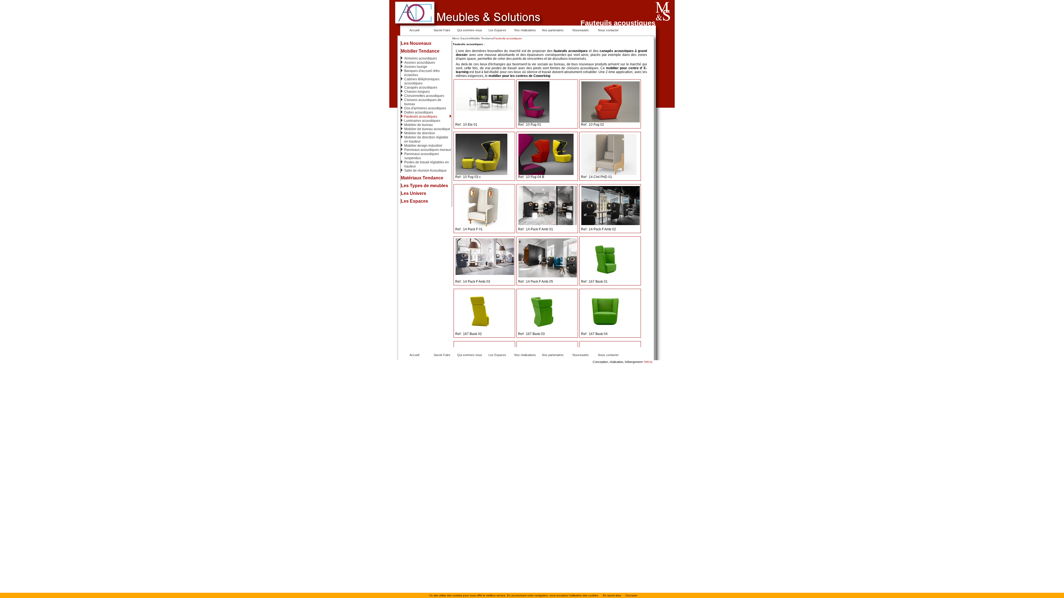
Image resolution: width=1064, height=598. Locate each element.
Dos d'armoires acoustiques (425, 108)
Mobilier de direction (419, 133)
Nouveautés (580, 30)
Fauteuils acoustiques (420, 116)
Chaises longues (417, 92)
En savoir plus (612, 595)
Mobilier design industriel (423, 146)
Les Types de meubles (424, 185)
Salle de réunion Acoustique (425, 170)
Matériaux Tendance (422, 178)
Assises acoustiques (419, 63)
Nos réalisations (525, 30)
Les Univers (413, 193)
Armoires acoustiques (420, 58)
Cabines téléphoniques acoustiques (421, 81)
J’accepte (631, 595)
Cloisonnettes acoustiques (424, 96)
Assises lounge (415, 67)
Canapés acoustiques (420, 87)
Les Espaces (497, 30)
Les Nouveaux (416, 43)
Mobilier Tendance (420, 51)
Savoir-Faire (442, 30)
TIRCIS (648, 362)
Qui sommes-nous (469, 30)
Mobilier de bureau (418, 125)
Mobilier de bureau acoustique (427, 129)
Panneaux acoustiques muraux (427, 150)
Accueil (414, 30)
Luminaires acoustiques (422, 121)
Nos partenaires (553, 30)
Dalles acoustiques (418, 112)
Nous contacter (608, 30)
